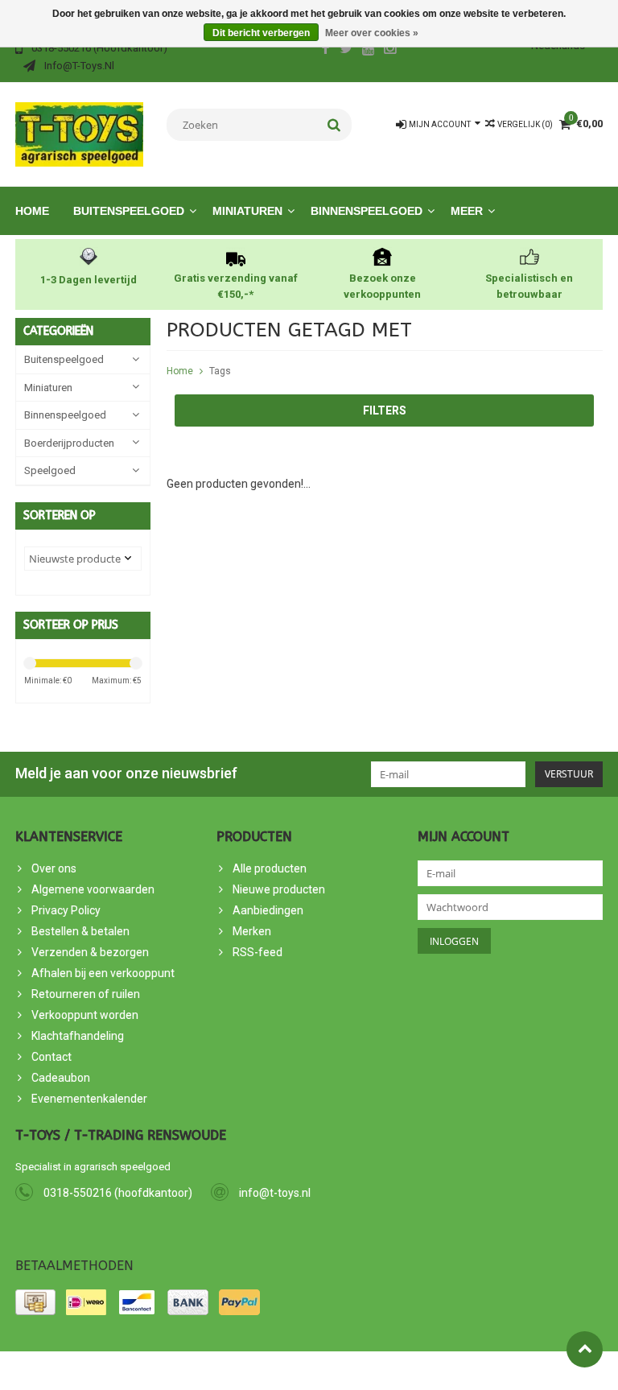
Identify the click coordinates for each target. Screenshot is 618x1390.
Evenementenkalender (89, 1098)
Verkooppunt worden (84, 1014)
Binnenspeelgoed (366, 210)
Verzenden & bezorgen (90, 952)
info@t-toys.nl (275, 1192)
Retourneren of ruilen (85, 994)
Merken (252, 931)
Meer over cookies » (371, 33)
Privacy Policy (66, 910)
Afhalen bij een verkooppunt (103, 973)
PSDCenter (195, 1370)
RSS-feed (257, 952)
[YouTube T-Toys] (368, 50)
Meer (467, 210)
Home (32, 210)
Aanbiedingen (268, 910)
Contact (51, 1056)
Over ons (53, 868)
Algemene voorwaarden (92, 889)
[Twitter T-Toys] (347, 50)
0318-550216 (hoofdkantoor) (117, 1192)
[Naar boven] (584, 1349)
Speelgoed (50, 470)
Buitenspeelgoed (128, 210)
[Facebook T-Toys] (325, 50)
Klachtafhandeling (77, 1035)
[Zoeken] (334, 125)
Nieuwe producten (279, 889)
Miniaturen (247, 210)
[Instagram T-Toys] (390, 50)
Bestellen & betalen (80, 931)
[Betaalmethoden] (35, 1302)
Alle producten (270, 868)
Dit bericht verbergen (261, 33)
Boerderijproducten (69, 443)
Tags (220, 371)
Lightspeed (303, 1370)
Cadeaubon (60, 1077)
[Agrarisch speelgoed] (79, 133)
